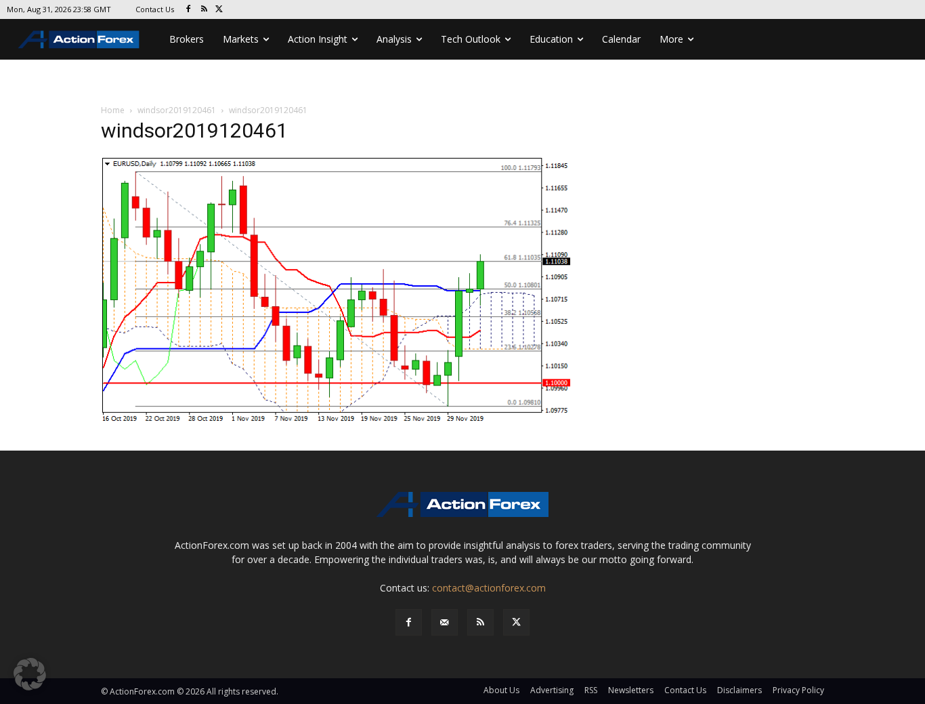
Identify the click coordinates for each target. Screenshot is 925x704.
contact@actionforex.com (489, 587)
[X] (220, 10)
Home (113, 110)
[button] (30, 674)
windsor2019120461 (176, 110)
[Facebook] (188, 10)
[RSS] (204, 10)
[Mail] (444, 622)
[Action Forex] (78, 39)
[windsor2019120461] (336, 290)
